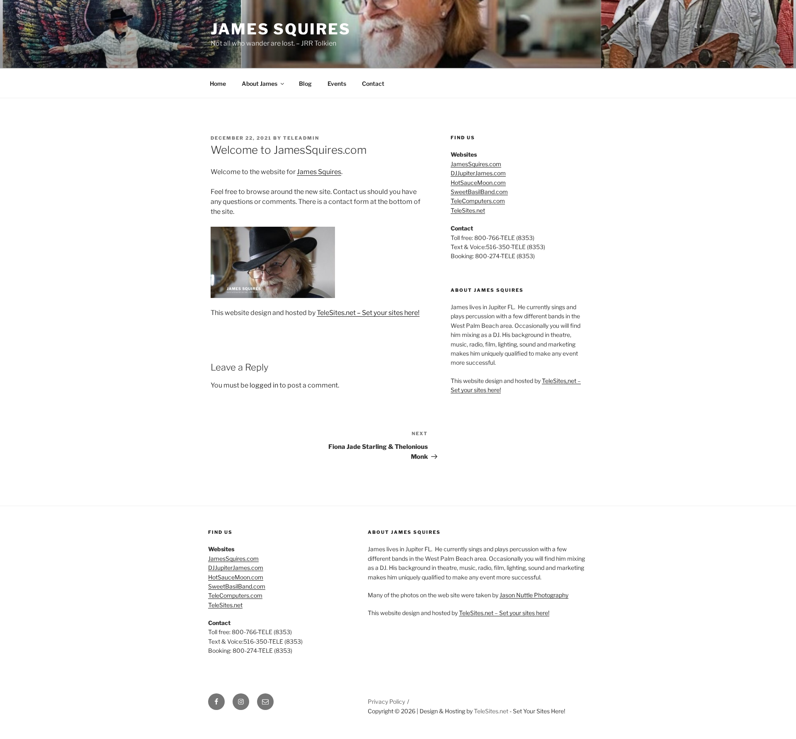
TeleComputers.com (478, 200)
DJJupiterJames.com (478, 173)
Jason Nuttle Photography (534, 594)
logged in (264, 385)
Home (218, 83)
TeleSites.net (468, 210)
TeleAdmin (301, 138)
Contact (373, 83)
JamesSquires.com (476, 163)
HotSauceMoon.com (478, 182)
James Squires (280, 29)
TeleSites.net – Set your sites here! (368, 313)
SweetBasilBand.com (479, 191)
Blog (305, 83)
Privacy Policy (386, 701)
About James (259, 83)
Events (337, 83)
